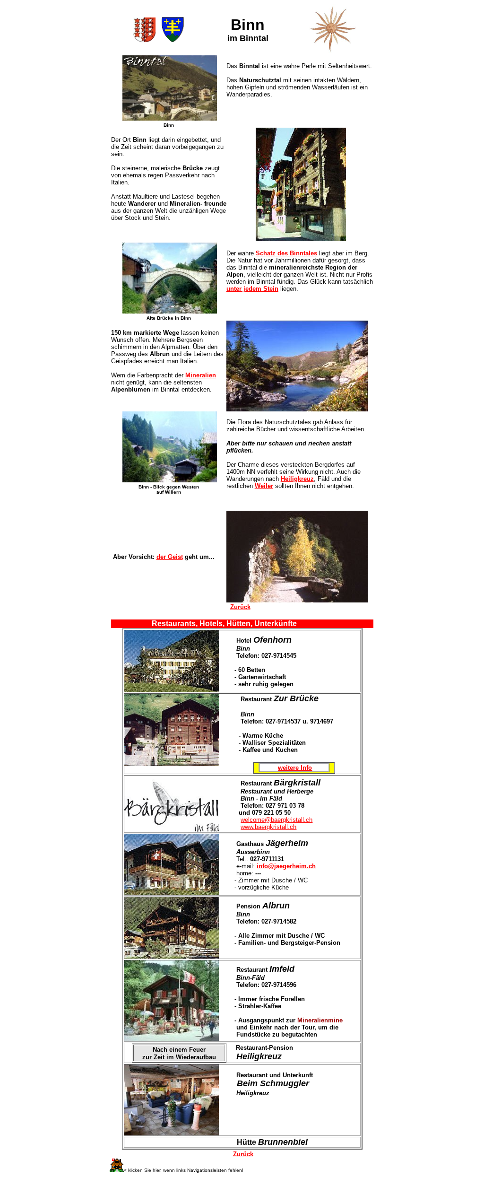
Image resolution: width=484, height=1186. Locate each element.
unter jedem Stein (252, 288)
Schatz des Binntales (286, 253)
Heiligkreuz (297, 478)
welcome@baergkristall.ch (276, 819)
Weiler (264, 485)
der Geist (169, 556)
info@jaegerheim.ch (286, 866)
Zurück (240, 606)
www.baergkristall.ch (268, 826)
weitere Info (295, 767)
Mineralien (200, 375)
